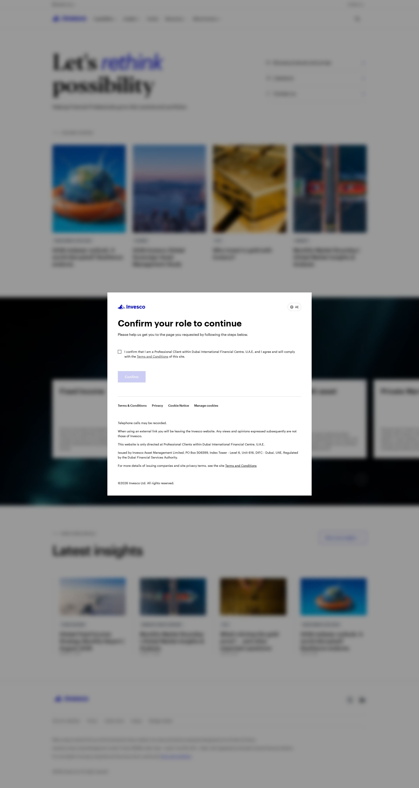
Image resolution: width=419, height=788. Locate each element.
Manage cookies (206, 405)
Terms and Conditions (152, 356)
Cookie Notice (178, 405)
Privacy (157, 405)
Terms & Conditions (132, 405)
